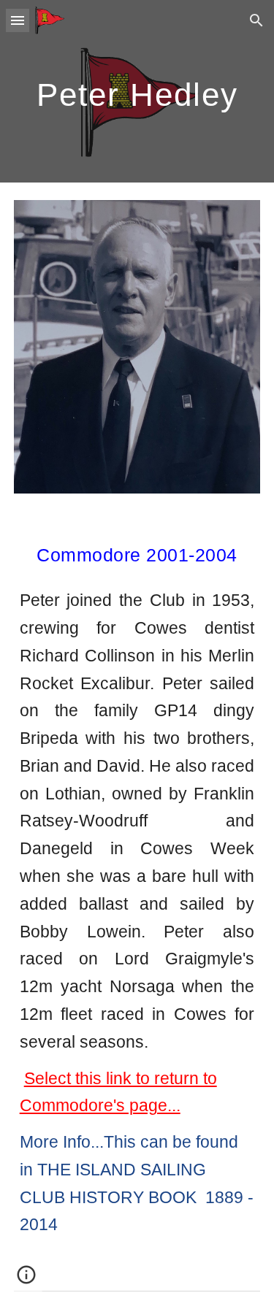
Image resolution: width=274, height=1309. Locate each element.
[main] (137, 91)
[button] (17, 20)
